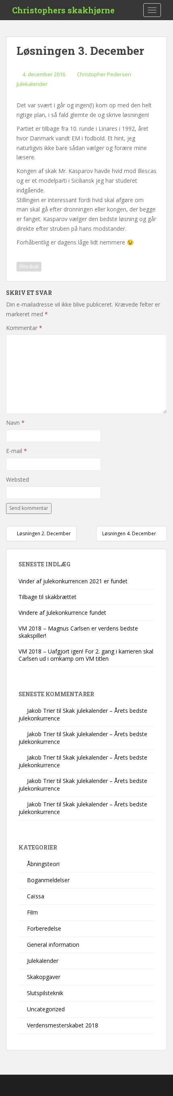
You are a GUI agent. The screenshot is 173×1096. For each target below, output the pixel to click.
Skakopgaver (43, 977)
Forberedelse (44, 928)
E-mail (16, 451)
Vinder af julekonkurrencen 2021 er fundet (73, 581)
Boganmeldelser (48, 880)
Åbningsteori (43, 864)
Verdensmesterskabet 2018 (62, 1025)
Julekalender (31, 84)
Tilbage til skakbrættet (47, 597)
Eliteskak (29, 266)
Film (32, 912)
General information (53, 944)
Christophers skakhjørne (63, 10)
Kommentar (24, 328)
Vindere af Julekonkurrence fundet (62, 612)
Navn (15, 422)
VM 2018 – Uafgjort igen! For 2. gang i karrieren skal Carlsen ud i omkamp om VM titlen (86, 654)
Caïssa (35, 896)
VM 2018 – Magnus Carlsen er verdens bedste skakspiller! (78, 631)
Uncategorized (46, 1009)
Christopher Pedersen (104, 74)
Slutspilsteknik (45, 993)
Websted (17, 479)
